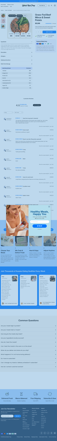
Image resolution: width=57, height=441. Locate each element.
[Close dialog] (49, 206)
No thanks (40, 229)
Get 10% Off (39, 226)
